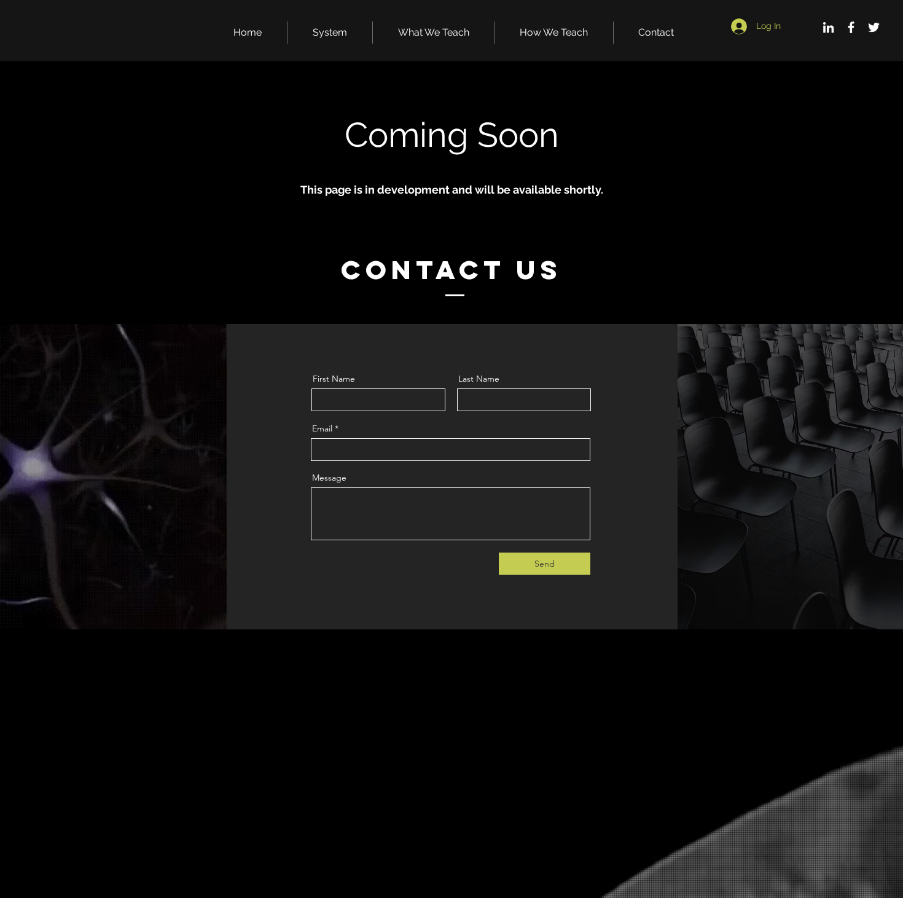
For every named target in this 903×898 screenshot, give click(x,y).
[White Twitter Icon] (874, 27)
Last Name (478, 378)
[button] (329, 33)
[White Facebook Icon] (851, 27)
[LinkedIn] (828, 27)
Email (322, 428)
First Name (334, 378)
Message (329, 477)
